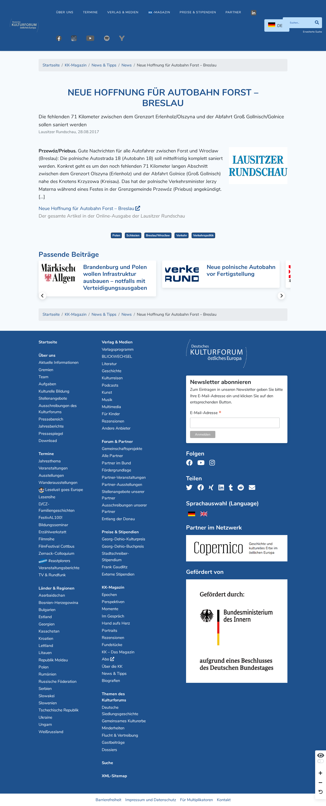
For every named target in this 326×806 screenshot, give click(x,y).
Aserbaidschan (52, 595)
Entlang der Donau (118, 519)
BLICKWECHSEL (117, 356)
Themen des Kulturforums (114, 697)
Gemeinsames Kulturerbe (124, 721)
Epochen (109, 594)
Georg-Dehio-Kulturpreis (123, 539)
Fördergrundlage (116, 470)
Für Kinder (111, 414)
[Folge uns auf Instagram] (213, 463)
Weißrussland (51, 731)
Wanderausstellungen (58, 482)
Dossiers (109, 749)
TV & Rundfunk (52, 575)
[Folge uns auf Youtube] (202, 463)
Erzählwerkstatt (52, 532)
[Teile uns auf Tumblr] (232, 487)
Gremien (46, 369)
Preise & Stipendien (198, 12)
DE (279, 25)
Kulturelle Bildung (54, 391)
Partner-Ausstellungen (122, 484)
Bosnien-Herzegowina (58, 602)
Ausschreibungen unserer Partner (124, 508)
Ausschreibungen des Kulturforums (58, 409)
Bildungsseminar (53, 525)
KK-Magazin (113, 587)
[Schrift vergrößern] (320, 773)
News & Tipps (114, 673)
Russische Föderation (58, 681)
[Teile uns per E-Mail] (253, 487)
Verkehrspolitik (203, 235)
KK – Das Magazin (118, 652)
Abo (105, 659)
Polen (116, 235)
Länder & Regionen (57, 588)
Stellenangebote (53, 398)
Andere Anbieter (116, 428)
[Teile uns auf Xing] (212, 487)
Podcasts (110, 385)
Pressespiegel (51, 433)
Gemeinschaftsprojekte (122, 448)
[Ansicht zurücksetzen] (320, 792)
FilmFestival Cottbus (57, 546)
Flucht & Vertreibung (120, 735)
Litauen (45, 652)
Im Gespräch (113, 616)
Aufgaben (47, 384)
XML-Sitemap (114, 776)
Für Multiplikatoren (196, 799)
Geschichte (111, 371)
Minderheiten (113, 728)
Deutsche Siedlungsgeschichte (120, 710)
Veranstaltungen (53, 468)
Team (43, 377)
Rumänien (47, 674)
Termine (90, 12)
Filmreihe (46, 539)
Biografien (111, 680)
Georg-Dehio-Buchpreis (123, 546)
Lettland (46, 645)
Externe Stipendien (118, 574)
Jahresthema (50, 461)
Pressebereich (51, 419)
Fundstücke (112, 644)
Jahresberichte (51, 426)
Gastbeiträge (113, 742)
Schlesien (132, 235)
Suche (107, 762)
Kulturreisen (112, 378)
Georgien (47, 624)
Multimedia (111, 406)
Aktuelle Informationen (59, 362)
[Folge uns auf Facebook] (190, 463)
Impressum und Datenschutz (150, 799)
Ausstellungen (51, 475)
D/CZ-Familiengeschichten (57, 507)
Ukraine (45, 717)
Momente (110, 608)
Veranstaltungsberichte (59, 567)
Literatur (109, 363)
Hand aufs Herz (116, 623)
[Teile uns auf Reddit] (242, 487)
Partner (233, 12)
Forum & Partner (117, 441)
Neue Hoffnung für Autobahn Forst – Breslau (86, 208)
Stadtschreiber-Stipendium (115, 557)
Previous (42, 296)
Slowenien (48, 703)
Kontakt (224, 799)
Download (48, 440)
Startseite (48, 342)
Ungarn (45, 724)
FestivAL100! (50, 517)
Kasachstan (49, 631)
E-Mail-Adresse (205, 413)
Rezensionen (113, 421)
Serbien (45, 688)
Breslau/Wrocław (158, 235)
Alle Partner (112, 455)
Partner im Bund (116, 463)
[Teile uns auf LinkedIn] (222, 487)
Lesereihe (47, 497)
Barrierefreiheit (108, 799)
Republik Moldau (53, 660)
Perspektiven (113, 601)
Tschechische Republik (59, 710)
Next (281, 296)
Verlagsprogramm (118, 349)
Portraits (109, 630)
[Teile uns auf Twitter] (190, 487)
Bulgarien (47, 609)
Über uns (64, 12)
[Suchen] (317, 22)
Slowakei (47, 696)
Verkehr (181, 235)
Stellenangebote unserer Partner (123, 495)
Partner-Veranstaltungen (124, 477)
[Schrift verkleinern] (320, 783)
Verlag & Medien (122, 12)
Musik (107, 399)
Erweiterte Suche (312, 31)
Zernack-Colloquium (56, 553)
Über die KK (112, 666)
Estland (45, 616)
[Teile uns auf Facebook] (201, 487)
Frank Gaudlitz (115, 567)
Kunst (107, 392)
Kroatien (46, 638)
